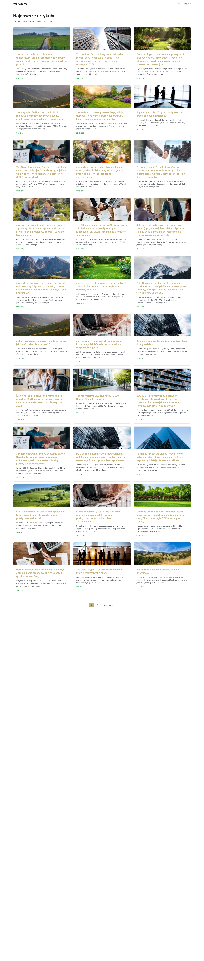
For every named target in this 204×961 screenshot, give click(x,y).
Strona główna (184, 4)
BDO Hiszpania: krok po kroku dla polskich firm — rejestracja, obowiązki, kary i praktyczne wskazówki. (40, 515)
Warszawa (20, 3)
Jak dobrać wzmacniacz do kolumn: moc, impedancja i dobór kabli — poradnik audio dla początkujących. (100, 344)
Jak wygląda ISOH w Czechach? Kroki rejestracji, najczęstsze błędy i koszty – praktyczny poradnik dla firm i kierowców (39, 115)
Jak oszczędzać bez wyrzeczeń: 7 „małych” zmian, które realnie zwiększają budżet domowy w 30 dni (101, 286)
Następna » (108, 605)
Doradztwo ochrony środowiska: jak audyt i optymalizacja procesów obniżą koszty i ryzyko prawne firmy (40, 573)
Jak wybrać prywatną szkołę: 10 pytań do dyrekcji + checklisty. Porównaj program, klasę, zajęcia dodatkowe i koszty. (99, 115)
